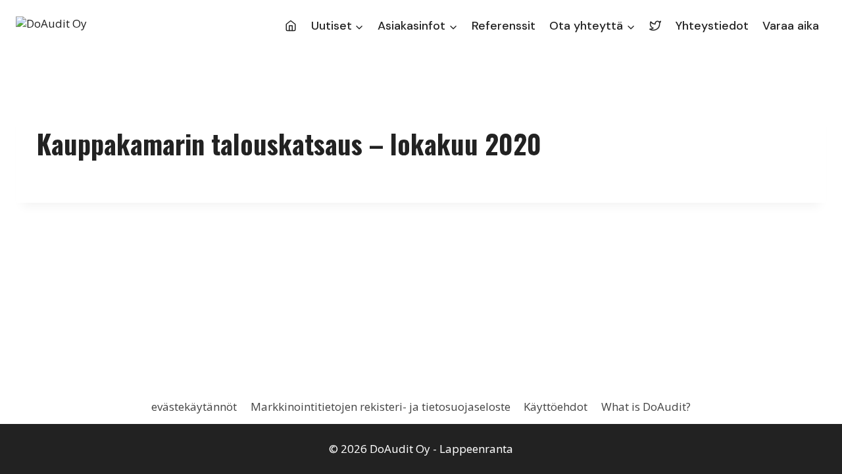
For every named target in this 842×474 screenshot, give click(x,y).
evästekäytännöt (194, 406)
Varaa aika (790, 26)
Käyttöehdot (555, 406)
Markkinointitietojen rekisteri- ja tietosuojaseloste (380, 406)
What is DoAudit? (646, 406)
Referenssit (503, 26)
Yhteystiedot (712, 26)
